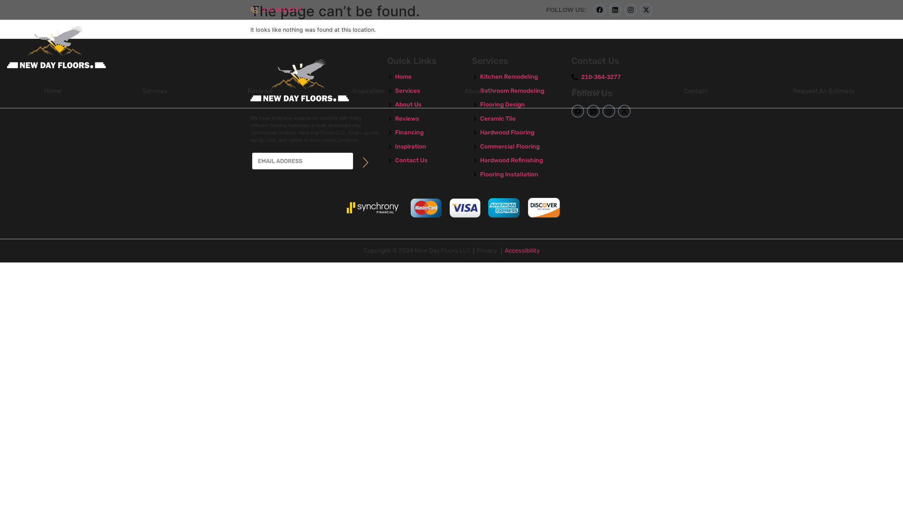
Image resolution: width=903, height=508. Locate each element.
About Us (478, 91)
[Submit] (365, 162)
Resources (588, 91)
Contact (696, 91)
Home (52, 91)
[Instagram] (630, 10)
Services (154, 91)
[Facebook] (599, 10)
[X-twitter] (646, 10)
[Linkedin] (615, 10)
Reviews (260, 91)
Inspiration (368, 91)
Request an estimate (824, 91)
